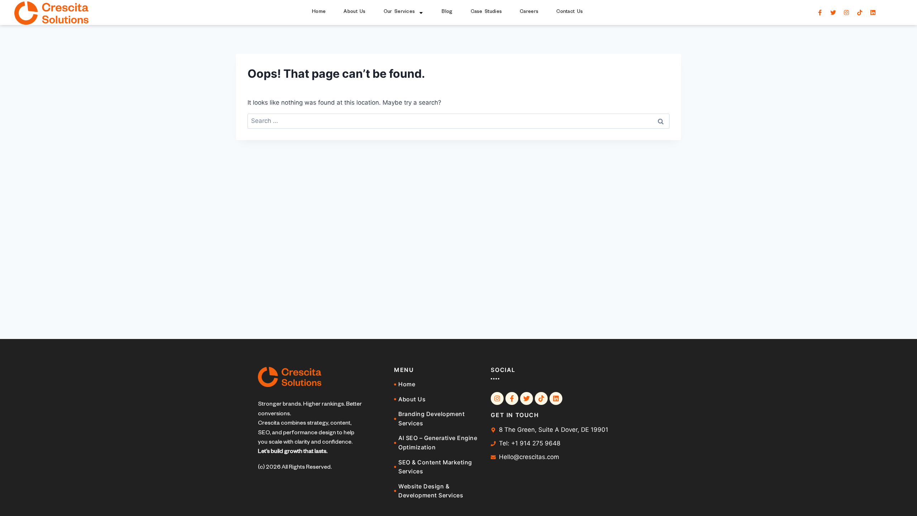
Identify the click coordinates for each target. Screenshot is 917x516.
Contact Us (569, 12)
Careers (529, 12)
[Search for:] (458, 120)
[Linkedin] (873, 12)
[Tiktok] (859, 12)
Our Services (399, 12)
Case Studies (486, 12)
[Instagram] (846, 12)
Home (319, 12)
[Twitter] (833, 12)
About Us (354, 12)
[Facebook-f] (820, 12)
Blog (447, 12)
